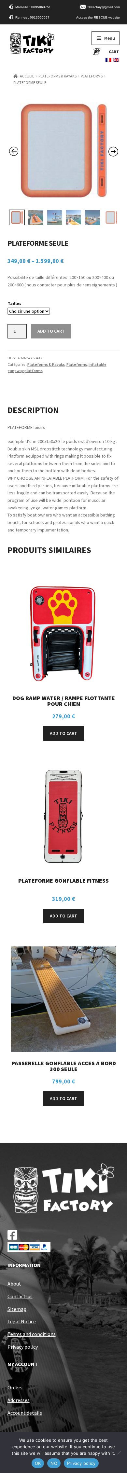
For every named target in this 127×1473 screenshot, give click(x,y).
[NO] (119, 1452)
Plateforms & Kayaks (57, 76)
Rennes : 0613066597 (32, 17)
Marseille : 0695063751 (33, 7)
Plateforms (92, 76)
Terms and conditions (31, 1334)
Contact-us (20, 1296)
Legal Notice (21, 1321)
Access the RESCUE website (98, 17)
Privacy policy (22, 1346)
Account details (24, 1413)
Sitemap (16, 1309)
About (14, 1283)
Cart (114, 51)
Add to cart (51, 331)
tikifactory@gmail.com (104, 7)
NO (53, 1463)
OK (38, 1463)
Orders (14, 1387)
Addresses (18, 1400)
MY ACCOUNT (22, 1364)
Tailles (14, 303)
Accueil (27, 76)
